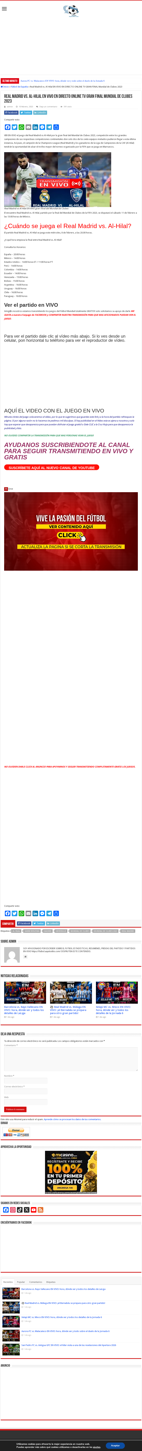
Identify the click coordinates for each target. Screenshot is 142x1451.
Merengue (61, 931)
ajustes (96, 1447)
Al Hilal (16, 931)
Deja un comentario (48, 107)
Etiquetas (50, 1282)
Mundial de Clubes (80, 931)
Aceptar (115, 1445)
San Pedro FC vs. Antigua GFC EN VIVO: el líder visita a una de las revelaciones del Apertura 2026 (66, 81)
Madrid (47, 931)
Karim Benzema (32, 931)
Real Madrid (128, 931)
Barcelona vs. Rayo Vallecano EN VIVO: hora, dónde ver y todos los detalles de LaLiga (24, 1010)
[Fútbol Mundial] (71, 11)
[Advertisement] (71, 45)
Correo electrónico (14, 1086)
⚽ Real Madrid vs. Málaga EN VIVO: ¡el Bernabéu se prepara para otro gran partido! (68, 1010)
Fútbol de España (19, 86)
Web (6, 1097)
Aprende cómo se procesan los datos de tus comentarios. (72, 1119)
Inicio (6, 86)
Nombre (9, 1076)
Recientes (8, 1282)
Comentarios (35, 1282)
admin (10, 107)
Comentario (11, 1045)
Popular (21, 1282)
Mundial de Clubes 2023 (105, 931)
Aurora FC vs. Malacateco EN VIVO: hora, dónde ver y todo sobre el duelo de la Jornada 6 (65, 1331)
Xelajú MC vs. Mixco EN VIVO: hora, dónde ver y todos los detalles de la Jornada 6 (113, 1010)
